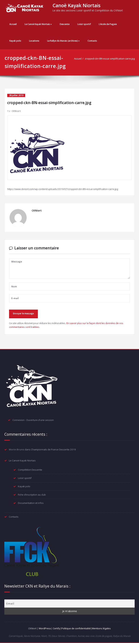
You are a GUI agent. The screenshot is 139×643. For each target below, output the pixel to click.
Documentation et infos (31, 503)
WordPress (45, 628)
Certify (56, 628)
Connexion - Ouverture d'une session (33, 420)
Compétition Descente (30, 469)
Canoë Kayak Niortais (76, 5)
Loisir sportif (84, 24)
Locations (34, 40)
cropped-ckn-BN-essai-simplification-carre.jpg (110, 58)
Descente (65, 24)
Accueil (13, 24)
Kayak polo (15, 40)
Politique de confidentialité (76, 628)
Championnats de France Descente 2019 (53, 449)
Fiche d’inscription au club (32, 494)
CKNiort (16, 111)
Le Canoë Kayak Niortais (37, 24)
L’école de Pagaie (108, 24)
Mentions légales (101, 628)
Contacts (92, 40)
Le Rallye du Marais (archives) (62, 40)
